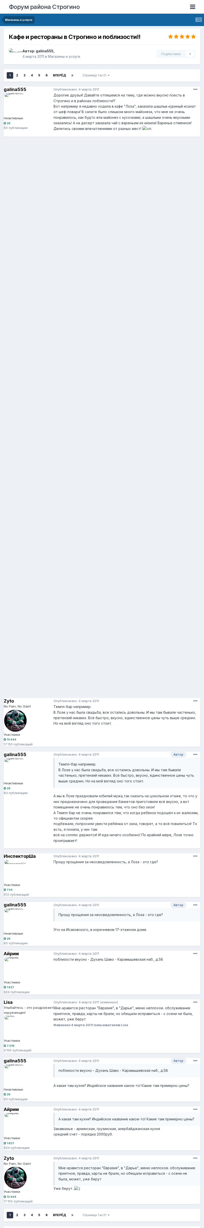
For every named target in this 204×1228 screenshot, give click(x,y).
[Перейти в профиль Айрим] (15, 968)
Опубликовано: (76, 89)
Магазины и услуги (64, 56)
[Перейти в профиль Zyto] (15, 720)
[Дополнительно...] (195, 89)
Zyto (9, 701)
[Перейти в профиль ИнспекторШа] (15, 871)
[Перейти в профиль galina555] (14, 53)
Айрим (11, 953)
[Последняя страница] (72, 75)
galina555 (44, 51)
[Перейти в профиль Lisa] (15, 1026)
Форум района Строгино (44, 6)
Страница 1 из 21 (95, 75)
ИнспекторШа (20, 856)
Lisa (8, 1002)
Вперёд (59, 75)
